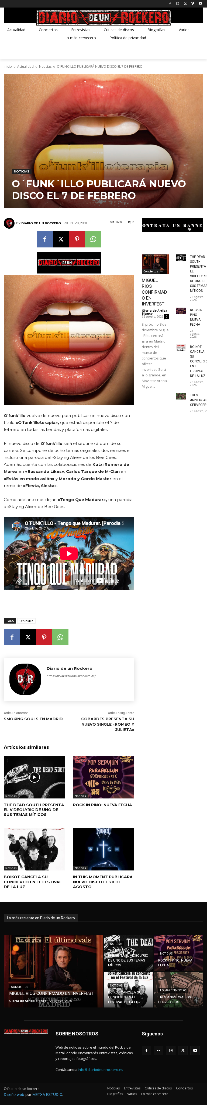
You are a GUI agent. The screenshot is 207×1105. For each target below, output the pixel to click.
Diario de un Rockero (41, 223)
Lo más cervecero (173, 990)
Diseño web (14, 1094)
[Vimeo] (192, 4)
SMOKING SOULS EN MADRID (33, 719)
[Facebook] (170, 4)
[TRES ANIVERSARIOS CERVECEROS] (181, 396)
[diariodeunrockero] (103, 18)
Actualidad (25, 66)
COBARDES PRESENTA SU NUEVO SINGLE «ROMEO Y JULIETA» (107, 724)
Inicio (8, 66)
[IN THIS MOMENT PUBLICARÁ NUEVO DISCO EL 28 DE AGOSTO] (103, 849)
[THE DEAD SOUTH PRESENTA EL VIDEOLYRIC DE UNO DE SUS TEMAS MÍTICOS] (34, 777)
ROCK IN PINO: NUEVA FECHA (102, 804)
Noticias (45, 66)
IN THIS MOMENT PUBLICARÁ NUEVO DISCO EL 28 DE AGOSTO (103, 881)
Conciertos (150, 271)
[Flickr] (158, 1050)
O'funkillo (26, 621)
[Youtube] (200, 4)
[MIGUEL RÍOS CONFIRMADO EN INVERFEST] (155, 264)
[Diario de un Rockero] (10, 223)
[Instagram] (178, 4)
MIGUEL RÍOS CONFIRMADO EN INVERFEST (154, 292)
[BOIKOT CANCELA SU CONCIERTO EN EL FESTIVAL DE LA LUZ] (34, 849)
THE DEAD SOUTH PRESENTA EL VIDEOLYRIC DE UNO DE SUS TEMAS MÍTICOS (34, 809)
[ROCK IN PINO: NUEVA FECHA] (103, 777)
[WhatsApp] (93, 239)
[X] (185, 4)
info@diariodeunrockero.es (100, 1069)
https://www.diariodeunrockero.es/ (71, 676)
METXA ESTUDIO (47, 1094)
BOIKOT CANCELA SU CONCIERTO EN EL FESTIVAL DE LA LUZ (33, 881)
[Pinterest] (77, 239)
